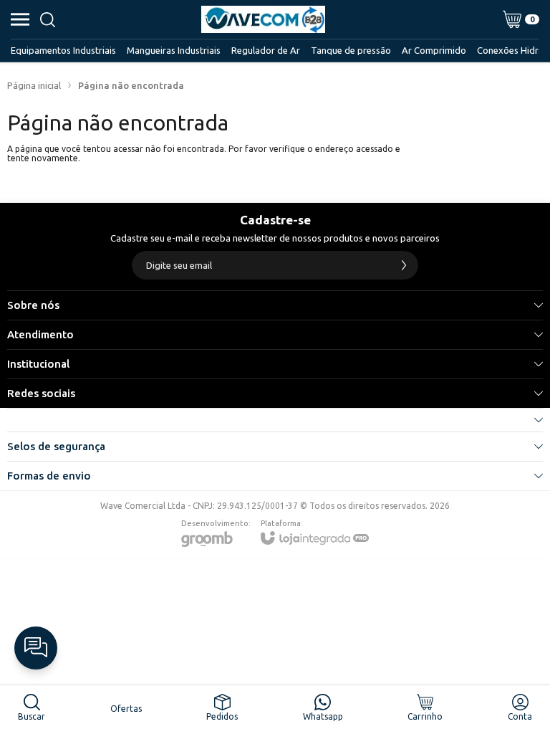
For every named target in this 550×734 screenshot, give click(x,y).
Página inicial (34, 85)
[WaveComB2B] (263, 19)
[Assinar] (404, 265)
